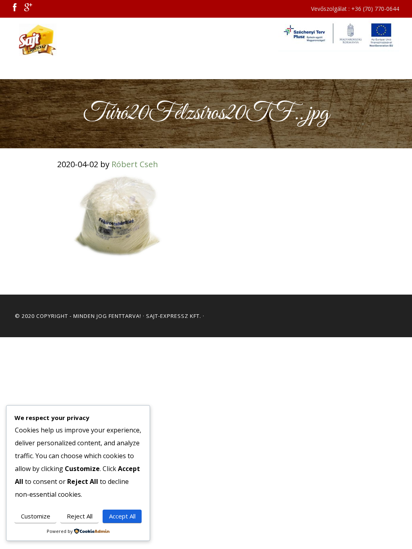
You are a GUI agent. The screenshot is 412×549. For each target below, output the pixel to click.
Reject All (80, 516)
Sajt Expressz (41, 40)
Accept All (122, 516)
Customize (35, 516)
